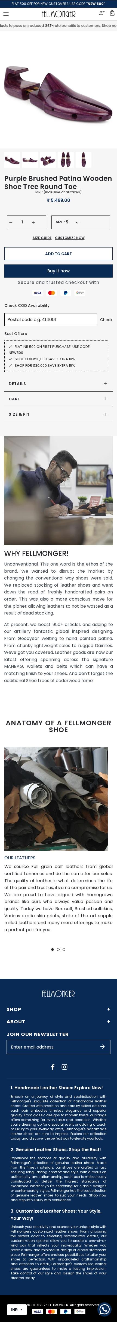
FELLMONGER (58, 1305)
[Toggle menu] (6, 14)
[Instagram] (64, 1066)
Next (106, 90)
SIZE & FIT (19, 414)
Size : (60, 222)
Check (106, 319)
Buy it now (58, 271)
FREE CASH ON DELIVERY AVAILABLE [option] (59, 4)
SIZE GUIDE (42, 237)
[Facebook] (52, 1066)
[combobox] (72, 222)
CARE (14, 399)
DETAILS (17, 383)
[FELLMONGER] (59, 14)
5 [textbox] (67, 222)
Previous (11, 90)
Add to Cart (58, 254)
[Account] (102, 14)
